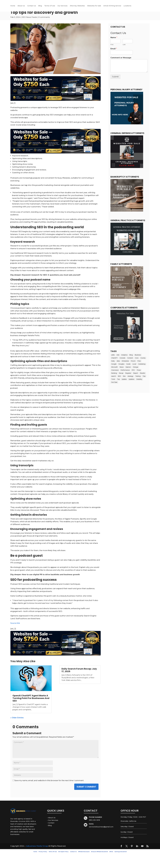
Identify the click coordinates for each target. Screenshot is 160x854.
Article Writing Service (112, 6)
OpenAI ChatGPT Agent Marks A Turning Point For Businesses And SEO (31, 698)
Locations (127, 6)
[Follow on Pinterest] (132, 846)
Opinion (128, 367)
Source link (15, 623)
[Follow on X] (126, 846)
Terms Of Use (49, 6)
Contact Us (31, 6)
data (118, 361)
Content (130, 358)
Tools (113, 379)
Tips (144, 376)
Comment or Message (120, 58)
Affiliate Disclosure (83, 851)
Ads (118, 355)
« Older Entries (17, 718)
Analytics (124, 355)
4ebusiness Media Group (37, 846)
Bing (131, 355)
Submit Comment (86, 786)
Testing (138, 376)
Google (113, 364)
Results (142, 373)
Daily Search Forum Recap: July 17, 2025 (79, 670)
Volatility (139, 379)
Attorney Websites (77, 6)
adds (113, 355)
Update (124, 379)
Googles (121, 364)
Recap (121, 373)
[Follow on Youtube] (142, 846)
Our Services (62, 6)
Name (113, 37)
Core (136, 358)
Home (12, 6)
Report (135, 373)
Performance (125, 370)
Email (113, 49)
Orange (135, 367)
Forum (133, 361)
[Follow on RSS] (147, 846)
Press (139, 370)
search (113, 376)
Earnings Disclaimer (121, 851)
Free (139, 361)
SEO (119, 376)
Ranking (114, 373)
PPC (133, 370)
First (111, 44)
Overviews (115, 370)
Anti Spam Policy (63, 851)
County (143, 358)
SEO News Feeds (29, 17)
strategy (130, 376)
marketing (141, 364)
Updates (131, 379)
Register (128, 373)
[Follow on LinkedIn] (137, 846)
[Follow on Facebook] (121, 846)
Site (124, 376)
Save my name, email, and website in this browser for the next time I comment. (49, 780)
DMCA (111, 851)
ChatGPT (114, 358)
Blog (40, 6)
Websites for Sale (94, 6)
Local (134, 364)
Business (138, 355)
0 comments (44, 17)
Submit (115, 77)
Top (118, 379)
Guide (128, 364)
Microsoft (114, 367)
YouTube (114, 382)
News (121, 367)
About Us (21, 6)
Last (124, 44)
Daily (113, 361)
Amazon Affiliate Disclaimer (99, 851)
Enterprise (125, 361)
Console (122, 358)
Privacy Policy (43, 851)
